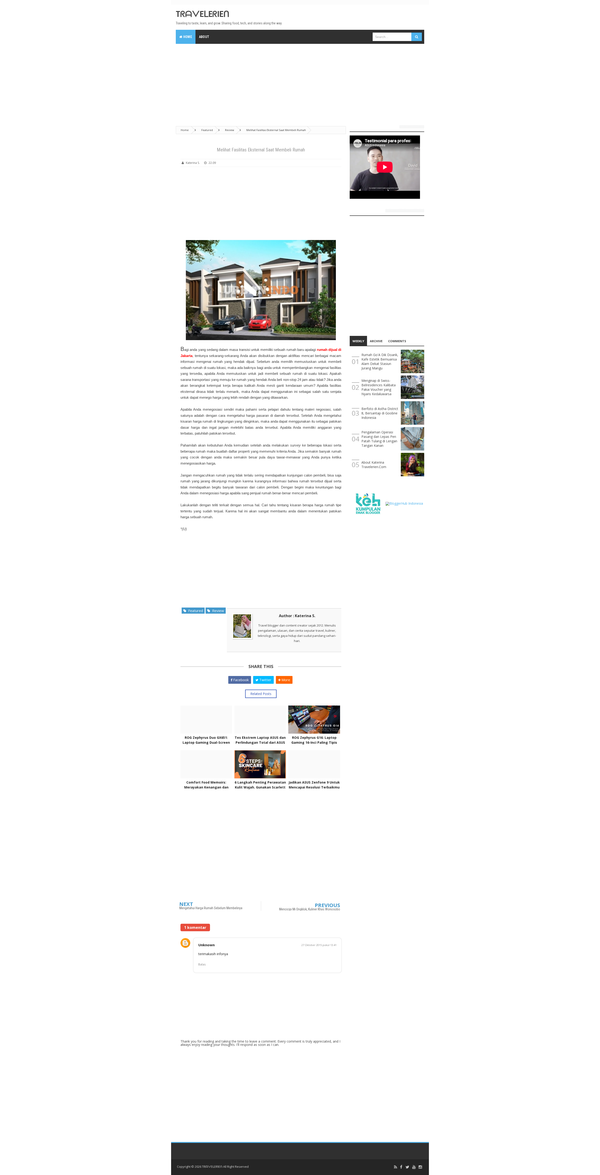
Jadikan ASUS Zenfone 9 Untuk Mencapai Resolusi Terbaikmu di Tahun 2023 (314, 787)
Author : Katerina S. (297, 615)
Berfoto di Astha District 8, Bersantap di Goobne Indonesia (379, 413)
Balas (202, 964)
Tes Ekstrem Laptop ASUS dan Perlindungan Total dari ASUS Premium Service (260, 742)
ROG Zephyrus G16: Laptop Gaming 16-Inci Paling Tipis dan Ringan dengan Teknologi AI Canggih (314, 745)
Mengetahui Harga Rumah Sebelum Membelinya (210, 908)
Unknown (206, 944)
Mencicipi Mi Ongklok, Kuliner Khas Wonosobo (309, 909)
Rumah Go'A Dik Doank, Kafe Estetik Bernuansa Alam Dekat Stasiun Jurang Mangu (379, 361)
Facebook (240, 679)
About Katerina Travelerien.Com (373, 464)
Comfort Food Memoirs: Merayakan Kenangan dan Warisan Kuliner (206, 787)
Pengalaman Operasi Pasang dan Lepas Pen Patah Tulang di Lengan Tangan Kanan (379, 439)
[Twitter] (407, 1167)
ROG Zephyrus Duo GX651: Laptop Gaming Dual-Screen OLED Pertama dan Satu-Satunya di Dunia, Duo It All (206, 745)
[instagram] (420, 1167)
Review (217, 610)
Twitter (264, 679)
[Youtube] (414, 1167)
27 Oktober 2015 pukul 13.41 (319, 945)
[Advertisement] (300, 82)
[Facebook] (401, 1167)
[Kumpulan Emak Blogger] (367, 503)
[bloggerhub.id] (404, 503)
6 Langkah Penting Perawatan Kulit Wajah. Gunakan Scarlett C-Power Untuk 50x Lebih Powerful (260, 789)
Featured (194, 610)
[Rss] (395, 1167)
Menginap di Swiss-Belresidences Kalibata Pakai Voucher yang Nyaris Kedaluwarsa (378, 387)
